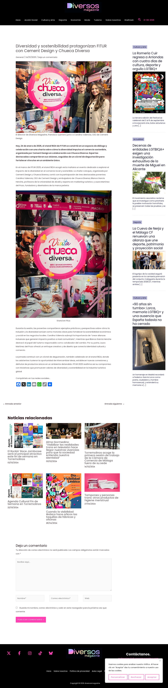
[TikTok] (40, 653)
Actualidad (138, 139)
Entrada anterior (12, 403)
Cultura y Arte (48, 20)
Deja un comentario (47, 57)
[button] (139, 20)
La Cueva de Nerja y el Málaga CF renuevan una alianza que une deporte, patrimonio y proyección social (148, 238)
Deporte (63, 20)
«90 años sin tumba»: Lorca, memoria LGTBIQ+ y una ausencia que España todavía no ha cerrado (148, 314)
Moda (87, 20)
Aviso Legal (97, 671)
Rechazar (136, 677)
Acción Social (31, 20)
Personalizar (118, 677)
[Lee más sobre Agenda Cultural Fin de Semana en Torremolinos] (25, 485)
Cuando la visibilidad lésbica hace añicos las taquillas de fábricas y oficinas (61, 515)
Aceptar (152, 677)
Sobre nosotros (113, 20)
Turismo (98, 20)
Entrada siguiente (114, 403)
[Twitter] (9, 653)
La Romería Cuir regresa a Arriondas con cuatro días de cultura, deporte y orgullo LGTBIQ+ (148, 61)
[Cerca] (160, 660)
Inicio (18, 20)
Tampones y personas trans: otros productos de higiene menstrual (101, 497)
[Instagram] (30, 653)
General (19, 57)
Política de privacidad (80, 671)
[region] (134, 670)
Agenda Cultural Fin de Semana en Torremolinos (24, 503)
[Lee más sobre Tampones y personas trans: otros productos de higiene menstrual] (102, 482)
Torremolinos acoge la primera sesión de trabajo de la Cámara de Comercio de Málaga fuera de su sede (102, 458)
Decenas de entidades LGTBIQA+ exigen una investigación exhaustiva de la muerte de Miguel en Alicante (149, 157)
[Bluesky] (51, 653)
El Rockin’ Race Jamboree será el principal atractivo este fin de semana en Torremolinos (25, 455)
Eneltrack (129, 20)
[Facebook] (19, 653)
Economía (76, 20)
